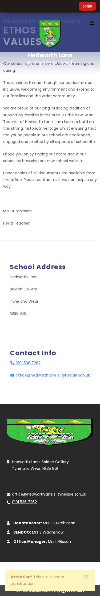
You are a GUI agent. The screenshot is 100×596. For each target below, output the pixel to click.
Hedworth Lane (50, 58)
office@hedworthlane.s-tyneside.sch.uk (53, 375)
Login (87, 6)
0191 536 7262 (28, 363)
